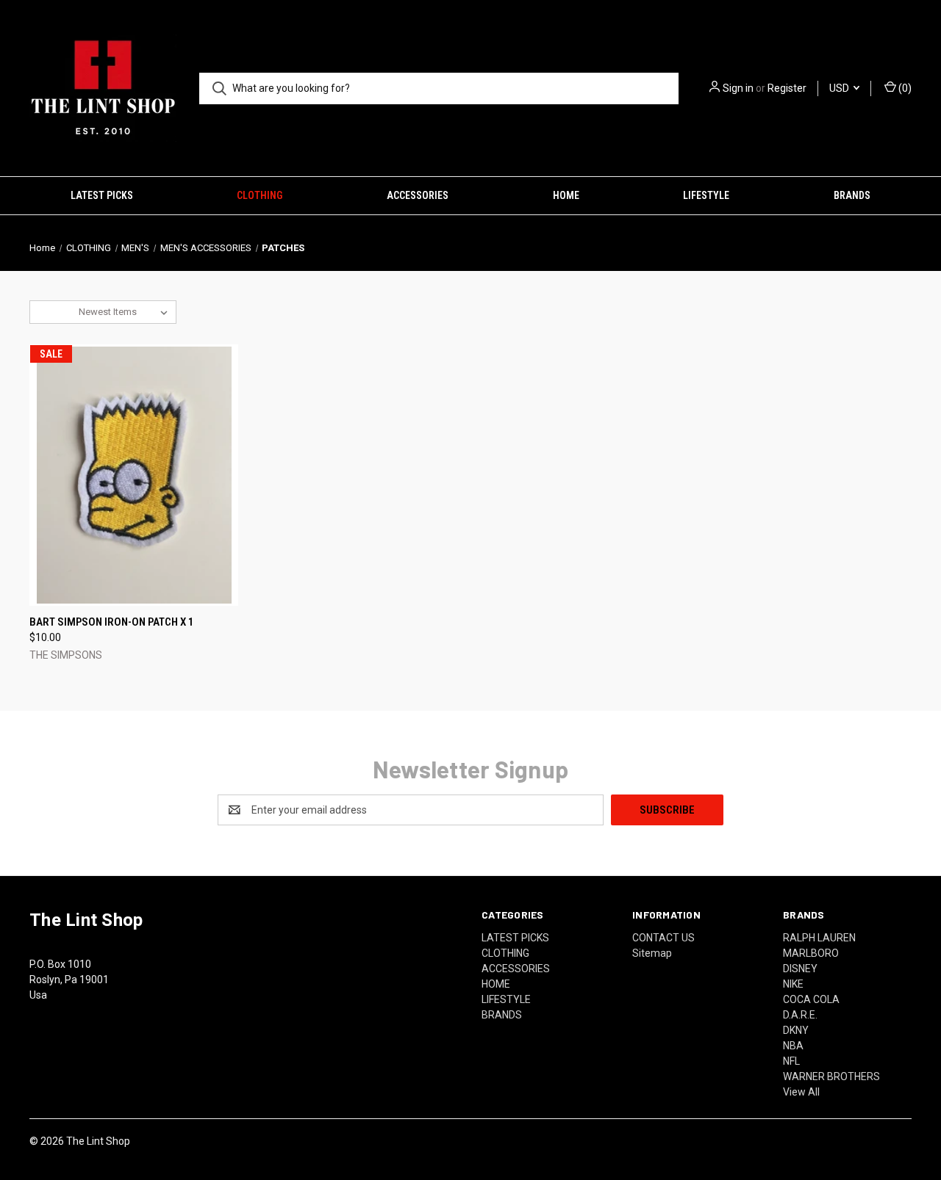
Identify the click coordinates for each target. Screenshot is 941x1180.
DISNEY (800, 968)
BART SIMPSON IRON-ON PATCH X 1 (111, 622)
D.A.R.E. (800, 1015)
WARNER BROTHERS (831, 1076)
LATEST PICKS (102, 195)
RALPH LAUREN (819, 938)
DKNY (796, 1030)
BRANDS (852, 195)
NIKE (793, 984)
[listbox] (126, 312)
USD (840, 88)
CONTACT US (663, 938)
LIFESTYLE (706, 195)
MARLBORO (811, 953)
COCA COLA (811, 999)
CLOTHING (259, 195)
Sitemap (652, 953)
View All (801, 1092)
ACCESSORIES (417, 195)
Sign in (738, 88)
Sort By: (54, 311)
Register (787, 88)
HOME (566, 195)
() (904, 88)
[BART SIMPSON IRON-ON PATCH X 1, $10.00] (133, 475)
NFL (791, 1061)
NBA (793, 1045)
